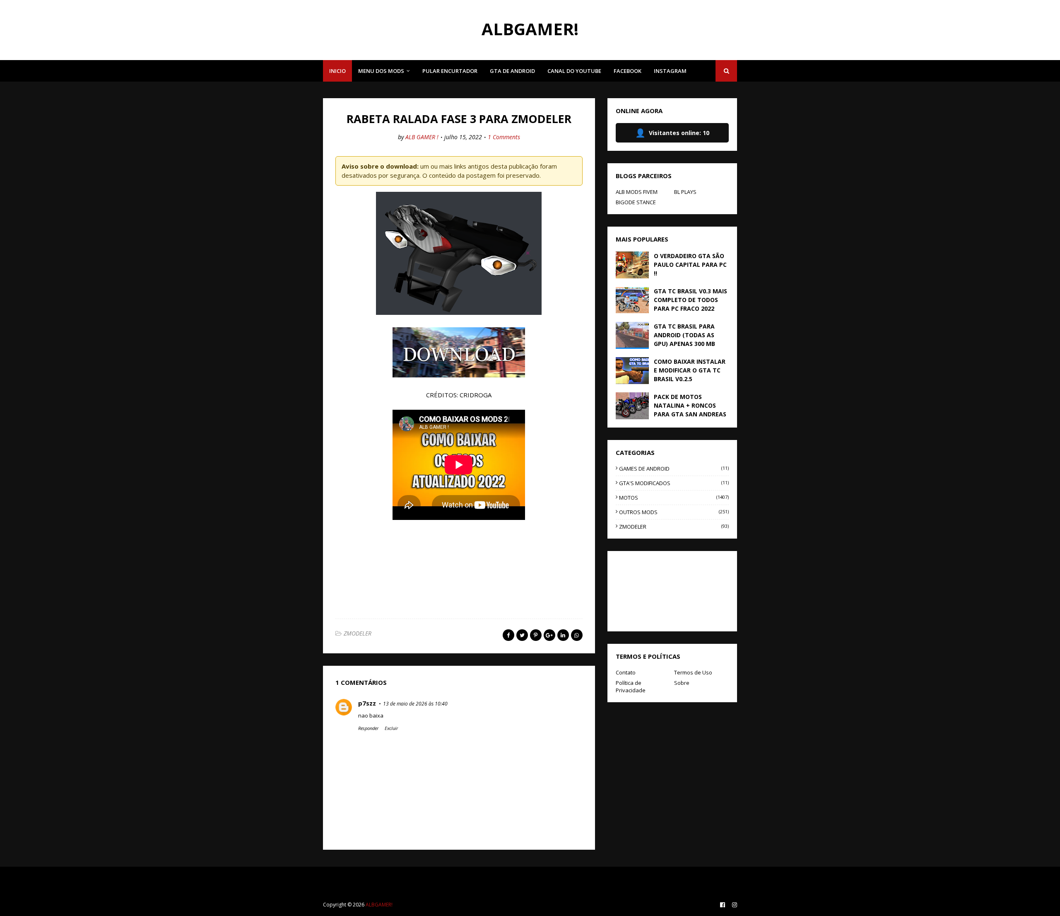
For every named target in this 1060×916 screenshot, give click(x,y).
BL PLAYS (685, 192)
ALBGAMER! (530, 28)
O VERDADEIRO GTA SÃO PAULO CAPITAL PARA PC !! (690, 264)
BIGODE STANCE (636, 202)
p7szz (367, 703)
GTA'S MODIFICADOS (674, 483)
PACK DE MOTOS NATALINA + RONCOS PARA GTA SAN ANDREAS (690, 405)
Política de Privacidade (631, 686)
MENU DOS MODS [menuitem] (381, 71)
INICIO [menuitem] (337, 71)
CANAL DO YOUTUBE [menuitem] (574, 71)
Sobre (681, 682)
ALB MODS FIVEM (637, 192)
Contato (626, 672)
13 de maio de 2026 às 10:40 (415, 703)
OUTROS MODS (674, 512)
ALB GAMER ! (421, 137)
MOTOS (674, 497)
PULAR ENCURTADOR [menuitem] (449, 71)
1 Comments (504, 137)
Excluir (391, 728)
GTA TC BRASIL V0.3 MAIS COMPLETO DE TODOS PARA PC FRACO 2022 (690, 299)
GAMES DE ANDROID (674, 468)
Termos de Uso (693, 672)
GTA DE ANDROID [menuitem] (512, 71)
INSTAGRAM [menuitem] (670, 71)
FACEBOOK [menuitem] (627, 71)
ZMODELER (357, 633)
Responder (368, 728)
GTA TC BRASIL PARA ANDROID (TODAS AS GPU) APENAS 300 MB (684, 335)
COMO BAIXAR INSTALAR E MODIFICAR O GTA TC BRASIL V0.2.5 (689, 370)
